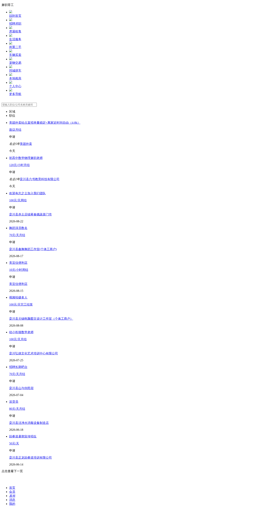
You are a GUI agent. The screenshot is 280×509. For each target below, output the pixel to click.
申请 (12, 136)
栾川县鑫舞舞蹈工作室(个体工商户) (33, 249)
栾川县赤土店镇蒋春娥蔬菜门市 (30, 214)
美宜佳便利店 (18, 284)
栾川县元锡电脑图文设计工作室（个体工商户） (41, 318)
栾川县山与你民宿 (21, 388)
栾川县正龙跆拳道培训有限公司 (30, 457)
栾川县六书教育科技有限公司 (39, 179)
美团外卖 (26, 143)
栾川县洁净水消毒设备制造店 (29, 422)
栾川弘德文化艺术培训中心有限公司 (33, 353)
